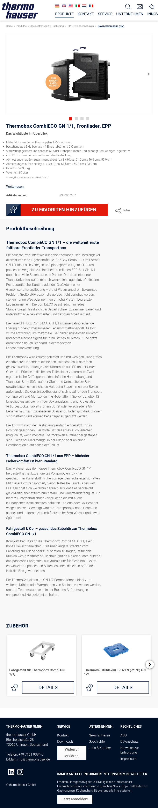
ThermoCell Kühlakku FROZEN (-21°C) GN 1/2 (115, 672)
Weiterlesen (15, 186)
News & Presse (99, 735)
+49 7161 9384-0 (31, 754)
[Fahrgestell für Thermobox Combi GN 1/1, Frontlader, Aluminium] (41, 649)
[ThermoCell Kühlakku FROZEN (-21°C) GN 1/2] (116, 649)
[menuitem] (128, 6)
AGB (123, 735)
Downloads (65, 741)
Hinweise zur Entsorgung (129, 750)
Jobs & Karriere (100, 748)
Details (48, 687)
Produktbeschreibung (30, 229)
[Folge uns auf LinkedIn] (11, 772)
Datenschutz (129, 741)
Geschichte (97, 741)
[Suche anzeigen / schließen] (128, 6)
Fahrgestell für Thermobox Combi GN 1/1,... (37, 672)
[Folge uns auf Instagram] (20, 772)
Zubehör (17, 626)
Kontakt (63, 735)
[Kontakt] (140, 6)
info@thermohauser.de (33, 759)
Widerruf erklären (72, 753)
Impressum (128, 759)
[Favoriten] (152, 6)
